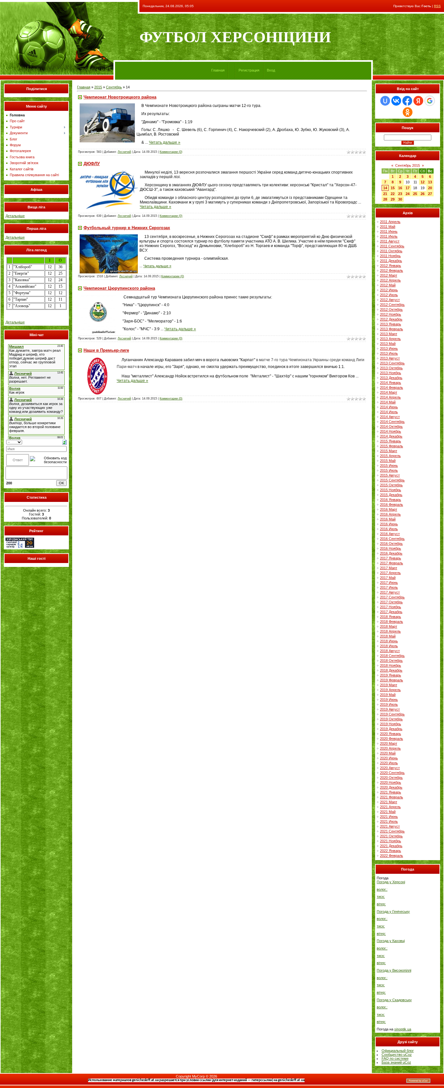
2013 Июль (389, 353)
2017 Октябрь (391, 602)
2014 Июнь (389, 407)
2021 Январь (390, 792)
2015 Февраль (391, 446)
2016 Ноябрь (390, 548)
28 (385, 199)
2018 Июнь (389, 641)
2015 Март (388, 451)
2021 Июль (389, 821)
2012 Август (390, 300)
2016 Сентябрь (392, 539)
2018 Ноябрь (390, 665)
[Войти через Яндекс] (418, 101)
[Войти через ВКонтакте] (396, 101)
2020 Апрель (390, 748)
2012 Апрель (390, 280)
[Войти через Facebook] (407, 101)
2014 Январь (390, 383)
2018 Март (388, 626)
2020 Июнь (389, 758)
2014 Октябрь (391, 426)
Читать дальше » (164, 142)
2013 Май (388, 344)
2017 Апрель (390, 573)
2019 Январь (390, 675)
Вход (271, 70)
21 (385, 194)
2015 (98, 87)
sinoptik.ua (402, 1029)
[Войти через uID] (385, 101)
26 (422, 194)
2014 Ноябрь (390, 431)
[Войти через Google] (429, 101)
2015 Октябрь (391, 485)
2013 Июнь (389, 348)
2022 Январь (390, 851)
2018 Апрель (390, 631)
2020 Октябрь (391, 778)
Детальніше (15, 216)
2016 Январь (390, 500)
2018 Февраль (391, 621)
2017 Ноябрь (390, 607)
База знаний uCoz (396, 1062)
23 (400, 194)
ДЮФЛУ (92, 163)
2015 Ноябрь (390, 490)
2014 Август (390, 417)
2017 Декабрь (391, 612)
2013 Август (390, 358)
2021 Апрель (390, 807)
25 (415, 194)
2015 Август (390, 475)
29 (393, 199)
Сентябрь (114, 87)
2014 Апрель (390, 397)
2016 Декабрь (391, 553)
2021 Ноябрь (390, 841)
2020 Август (390, 768)
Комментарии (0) (171, 151)
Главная (218, 70)
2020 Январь (390, 734)
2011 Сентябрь (392, 246)
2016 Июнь (389, 524)
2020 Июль (389, 763)
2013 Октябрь (391, 368)
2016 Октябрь (391, 543)
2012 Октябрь (391, 309)
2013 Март (388, 334)
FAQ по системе (395, 1058)
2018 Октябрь (391, 660)
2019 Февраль (391, 680)
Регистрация (249, 70)
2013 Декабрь (391, 378)
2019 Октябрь (391, 719)
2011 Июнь (389, 231)
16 (400, 188)
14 (385, 188)
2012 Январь (390, 266)
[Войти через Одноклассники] (407, 112)
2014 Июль (389, 412)
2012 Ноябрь (390, 314)
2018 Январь (390, 617)
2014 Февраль (391, 387)
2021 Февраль (391, 797)
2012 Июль (389, 295)
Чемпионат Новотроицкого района (120, 97)
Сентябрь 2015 (407, 165)
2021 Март (388, 802)
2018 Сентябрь (392, 656)
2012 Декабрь (391, 319)
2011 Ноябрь (390, 256)
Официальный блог (398, 1051)
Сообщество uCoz (397, 1054)
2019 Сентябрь (392, 714)
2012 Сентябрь (392, 305)
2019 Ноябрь (390, 724)
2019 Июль (389, 704)
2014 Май (388, 402)
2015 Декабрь (391, 495)
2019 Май (388, 695)
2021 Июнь (389, 817)
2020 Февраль (391, 739)
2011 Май (387, 227)
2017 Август (390, 592)
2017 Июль (389, 587)
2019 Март (388, 685)
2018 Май (388, 636)
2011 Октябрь (391, 251)
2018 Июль (389, 646)
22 (393, 194)
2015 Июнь (389, 465)
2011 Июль (389, 236)
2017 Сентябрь (392, 597)
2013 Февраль (391, 329)
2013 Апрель (390, 339)
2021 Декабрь (391, 846)
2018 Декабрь (391, 670)
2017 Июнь (389, 582)
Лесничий (124, 151)
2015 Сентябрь (392, 480)
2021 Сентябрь (392, 831)
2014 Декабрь (391, 436)
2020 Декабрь (391, 787)
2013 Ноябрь (390, 373)
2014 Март (388, 392)
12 (422, 182)
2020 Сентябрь (392, 773)
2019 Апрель (390, 690)
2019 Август (390, 709)
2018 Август (390, 651)
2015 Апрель (390, 456)
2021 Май (388, 812)
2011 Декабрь (391, 261)
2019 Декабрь (391, 729)
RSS (437, 6)
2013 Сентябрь (392, 363)
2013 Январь (390, 324)
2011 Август (389, 241)
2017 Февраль (391, 563)
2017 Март (388, 568)
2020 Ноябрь (390, 782)
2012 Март (388, 275)
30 (400, 199)
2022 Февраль (391, 856)
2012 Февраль (391, 270)
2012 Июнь (389, 290)
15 (393, 188)
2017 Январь (390, 558)
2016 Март (388, 509)
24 (408, 194)
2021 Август (390, 826)
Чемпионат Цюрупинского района (119, 288)
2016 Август (390, 534)
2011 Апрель (390, 222)
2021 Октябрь (391, 836)
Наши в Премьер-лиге (106, 350)
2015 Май (388, 461)
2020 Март (388, 743)
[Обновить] (64, 442)
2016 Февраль (391, 504)
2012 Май (388, 285)
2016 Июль (389, 529)
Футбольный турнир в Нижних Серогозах (127, 227)
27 (430, 194)
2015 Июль (389, 470)
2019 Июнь (389, 699)
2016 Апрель (390, 514)
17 (408, 188)
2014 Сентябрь (392, 422)
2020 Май (388, 753)
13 (430, 182)
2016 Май (388, 519)
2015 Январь (390, 441)
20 (430, 188)
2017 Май (388, 578)
